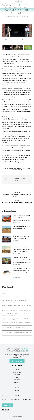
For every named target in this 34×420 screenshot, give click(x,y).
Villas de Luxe (17, 168)
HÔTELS (17, 369)
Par (26, 168)
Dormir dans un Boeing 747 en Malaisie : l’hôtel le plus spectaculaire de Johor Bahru (22, 218)
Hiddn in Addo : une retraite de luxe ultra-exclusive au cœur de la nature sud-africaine (22, 271)
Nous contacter (17, 361)
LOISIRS (17, 377)
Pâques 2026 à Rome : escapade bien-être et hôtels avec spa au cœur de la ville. (22, 260)
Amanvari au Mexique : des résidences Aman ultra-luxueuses (21, 238)
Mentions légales (17, 416)
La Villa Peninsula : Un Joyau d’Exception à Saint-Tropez (16, 319)
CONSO (17, 390)
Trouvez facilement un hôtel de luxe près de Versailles (16, 310)
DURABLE (17, 387)
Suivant (29, 34)
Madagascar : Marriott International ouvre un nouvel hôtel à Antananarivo (22, 249)
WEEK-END (17, 382)
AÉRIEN (17, 385)
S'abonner (7, 405)
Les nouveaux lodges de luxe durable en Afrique (22, 227)
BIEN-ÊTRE (17, 380)
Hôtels (11, 168)
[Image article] (6, 218)
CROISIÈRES (17, 374)
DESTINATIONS (17, 372)
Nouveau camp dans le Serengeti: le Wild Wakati (14, 297)
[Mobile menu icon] (30, 5)
